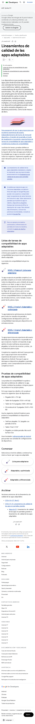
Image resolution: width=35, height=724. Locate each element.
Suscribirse (30, 715)
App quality (6, 8)
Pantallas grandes (6, 605)
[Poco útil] (15, 41)
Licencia (12, 710)
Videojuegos (5, 582)
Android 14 (4, 634)
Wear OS (4, 608)
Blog (2, 571)
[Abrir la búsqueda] (20, 2)
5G (2, 597)
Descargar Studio (6, 660)
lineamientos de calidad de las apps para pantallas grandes (18, 177)
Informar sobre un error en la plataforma (13, 670)
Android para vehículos (8, 614)
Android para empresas (8, 559)
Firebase (4, 697)
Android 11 (4, 643)
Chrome (3, 694)
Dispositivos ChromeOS (8, 611)
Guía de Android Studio (8, 651)
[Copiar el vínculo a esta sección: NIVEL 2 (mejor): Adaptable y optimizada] (19, 310)
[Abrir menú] (3, 2)
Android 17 (4, 625)
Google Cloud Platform (8, 700)
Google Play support (7, 676)
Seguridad (4, 562)
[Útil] (12, 41)
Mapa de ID (13, 509)
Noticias (3, 568)
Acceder (30, 2)
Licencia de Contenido (16, 535)
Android (3, 556)
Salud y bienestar (6, 588)
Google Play (16, 214)
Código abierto (5, 565)
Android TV (4, 617)
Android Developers (6, 35)
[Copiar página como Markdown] (9, 59)
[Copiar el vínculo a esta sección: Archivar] (12, 491)
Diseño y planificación (21, 35)
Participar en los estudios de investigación (13, 679)
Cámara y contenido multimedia (11, 591)
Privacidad (4, 594)
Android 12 (4, 640)
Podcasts (4, 574)
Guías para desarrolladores (9, 654)
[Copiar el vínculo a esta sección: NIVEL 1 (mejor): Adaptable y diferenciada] (20, 333)
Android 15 (4, 631)
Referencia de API (6, 657)
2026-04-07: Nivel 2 (12, 500)
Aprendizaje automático (8, 585)
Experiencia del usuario (19, 37)
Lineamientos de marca (24, 710)
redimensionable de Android (22, 436)
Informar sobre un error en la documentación (14, 673)
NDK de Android (6, 663)
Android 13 (4, 637)
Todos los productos (7, 703)
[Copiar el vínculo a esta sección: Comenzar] (14, 449)
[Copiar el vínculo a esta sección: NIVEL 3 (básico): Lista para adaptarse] (18, 273)
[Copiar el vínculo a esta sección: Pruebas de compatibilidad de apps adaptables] (24, 377)
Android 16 (4, 628)
